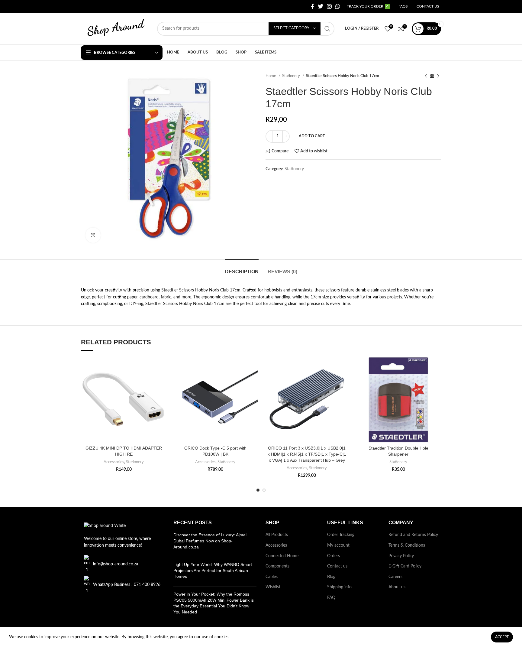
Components (277, 566)
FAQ (331, 598)
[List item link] (122, 564)
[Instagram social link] (329, 6)
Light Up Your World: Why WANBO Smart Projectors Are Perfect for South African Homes (212, 570)
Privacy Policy (401, 556)
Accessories (114, 462)
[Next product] (438, 76)
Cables (272, 577)
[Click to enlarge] (93, 235)
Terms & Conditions (406, 545)
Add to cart (312, 136)
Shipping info (339, 587)
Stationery (291, 76)
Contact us (337, 566)
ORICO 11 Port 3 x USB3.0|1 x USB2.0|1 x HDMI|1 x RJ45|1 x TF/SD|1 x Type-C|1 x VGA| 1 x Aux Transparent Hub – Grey (307, 454)
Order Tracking (340, 535)
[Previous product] (426, 76)
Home (271, 76)
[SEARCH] (327, 29)
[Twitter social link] (320, 6)
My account (338, 545)
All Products (277, 535)
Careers (395, 577)
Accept (502, 637)
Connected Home (282, 556)
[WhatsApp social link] (338, 6)
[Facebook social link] (312, 6)
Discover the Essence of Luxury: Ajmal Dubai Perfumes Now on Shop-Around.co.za (209, 540)
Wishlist (273, 587)
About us (396, 587)
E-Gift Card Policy (404, 566)
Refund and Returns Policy (413, 535)
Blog (331, 577)
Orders (333, 556)
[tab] (242, 268)
